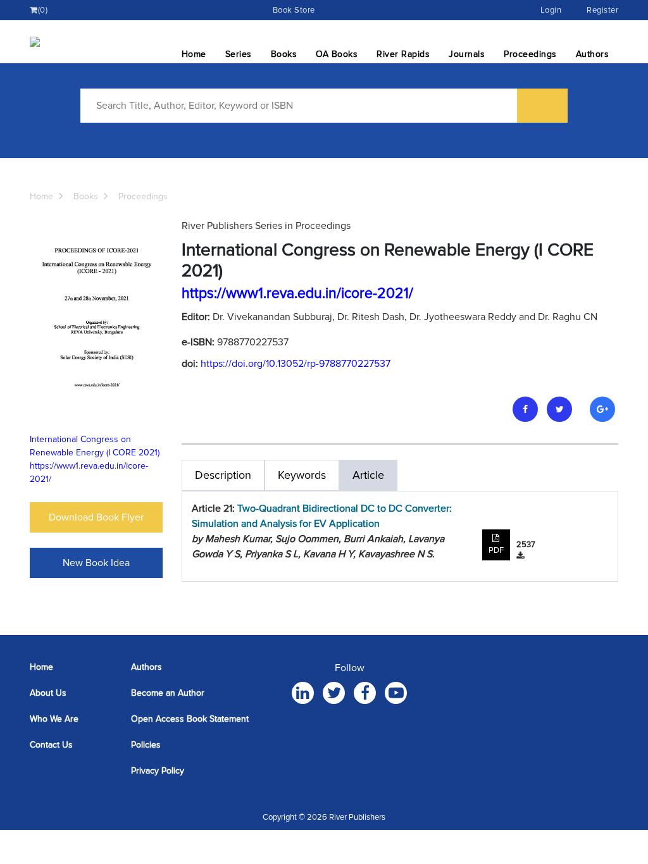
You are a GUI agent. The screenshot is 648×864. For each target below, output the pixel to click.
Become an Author (167, 693)
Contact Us (51, 744)
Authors (592, 54)
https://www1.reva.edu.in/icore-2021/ (297, 293)
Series (238, 54)
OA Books (337, 54)
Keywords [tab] (302, 475)
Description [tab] (223, 475)
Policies (146, 744)
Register (602, 10)
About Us (48, 693)
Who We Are (54, 718)
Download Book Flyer (96, 517)
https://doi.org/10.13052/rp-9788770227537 (295, 363)
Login (551, 10)
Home (194, 54)
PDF (496, 550)
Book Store (294, 10)
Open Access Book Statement (190, 718)
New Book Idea (96, 563)
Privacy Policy (157, 770)
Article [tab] (368, 475)
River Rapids (403, 54)
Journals (467, 54)
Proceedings (530, 54)
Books (284, 54)
